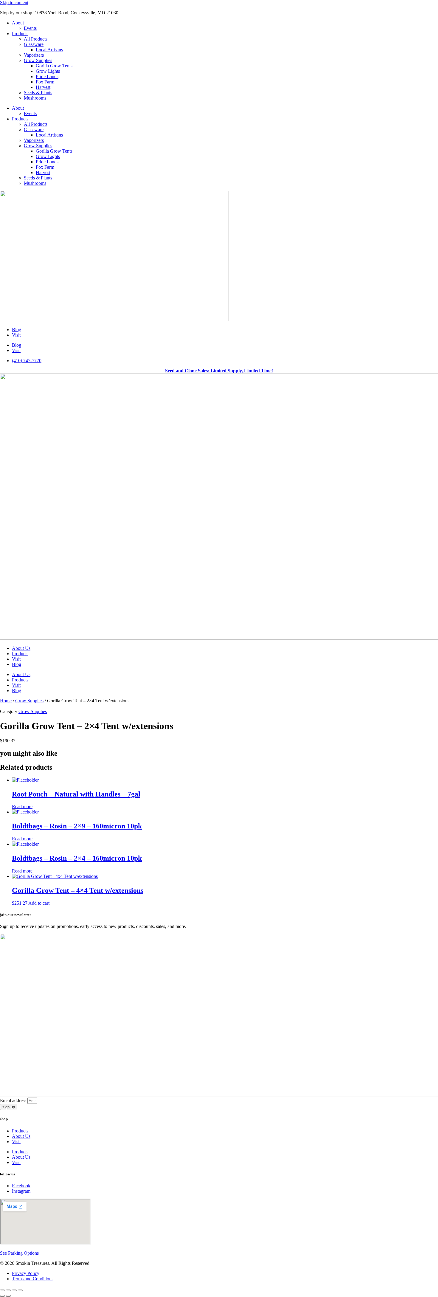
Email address (13, 1100)
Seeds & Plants (38, 92)
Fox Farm (45, 81)
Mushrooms (35, 97)
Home (6, 700)
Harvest (43, 87)
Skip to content (14, 2)
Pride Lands (47, 76)
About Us (21, 648)
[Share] (14, 1290)
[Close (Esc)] (20, 1290)
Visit (16, 334)
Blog (16, 329)
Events (30, 28)
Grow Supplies (38, 60)
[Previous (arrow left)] (2, 1296)
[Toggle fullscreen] (8, 1290)
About (18, 22)
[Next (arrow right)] (8, 1296)
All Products (35, 38)
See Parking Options (20, 1253)
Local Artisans (49, 49)
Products (20, 33)
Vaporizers (34, 55)
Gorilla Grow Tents (54, 65)
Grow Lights (48, 71)
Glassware (34, 44)
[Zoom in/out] (2, 1290)
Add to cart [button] (38, 903)
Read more (22, 806)
